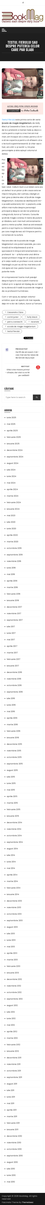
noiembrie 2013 (14, 907)
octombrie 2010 (14, 1149)
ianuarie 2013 (13, 972)
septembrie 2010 (15, 1155)
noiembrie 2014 (14, 829)
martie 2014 (12, 881)
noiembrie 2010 (14, 1142)
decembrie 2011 (14, 1057)
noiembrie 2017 (14, 613)
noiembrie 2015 (14, 750)
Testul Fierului (8, 119)
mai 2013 (11, 946)
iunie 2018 (11, 567)
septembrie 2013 (15, 920)
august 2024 (12, 463)
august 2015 (12, 770)
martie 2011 (12, 1116)
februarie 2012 (13, 1044)
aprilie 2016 (12, 718)
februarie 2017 (13, 659)
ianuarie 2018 (13, 600)
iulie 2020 (11, 522)
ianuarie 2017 (13, 665)
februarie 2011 (13, 1123)
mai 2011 (10, 1103)
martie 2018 (12, 587)
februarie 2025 (14, 437)
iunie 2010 (11, 1175)
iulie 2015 (11, 776)
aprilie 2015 (12, 796)
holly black (32, 317)
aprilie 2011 (12, 1110)
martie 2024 (12, 496)
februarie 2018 (13, 594)
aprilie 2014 (12, 874)
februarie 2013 (13, 966)
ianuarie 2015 (13, 816)
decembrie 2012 (14, 979)
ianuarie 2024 (13, 509)
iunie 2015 (11, 783)
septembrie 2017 (15, 620)
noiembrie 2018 (14, 561)
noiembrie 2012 (14, 985)
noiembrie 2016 (14, 678)
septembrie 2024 (15, 456)
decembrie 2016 (14, 672)
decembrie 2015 (14, 744)
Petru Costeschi (31, 110)
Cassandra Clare (15, 312)
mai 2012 (11, 1025)
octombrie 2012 (14, 992)
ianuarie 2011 (12, 1129)
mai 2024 (11, 482)
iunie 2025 (11, 417)
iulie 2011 (10, 1090)
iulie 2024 (11, 469)
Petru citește (24, 106)
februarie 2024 (14, 502)
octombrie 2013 (14, 914)
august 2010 (12, 1162)
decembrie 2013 (14, 901)
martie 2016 (12, 724)
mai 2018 (11, 574)
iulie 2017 (11, 626)
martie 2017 (12, 652)
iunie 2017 (11, 633)
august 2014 (12, 848)
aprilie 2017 (12, 646)
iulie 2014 (11, 855)
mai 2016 (11, 711)
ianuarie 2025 (13, 443)
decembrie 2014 (14, 822)
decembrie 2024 (15, 450)
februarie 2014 (13, 887)
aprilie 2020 (12, 535)
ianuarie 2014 (13, 894)
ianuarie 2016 (13, 737)
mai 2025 (11, 424)
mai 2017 (11, 639)
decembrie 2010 (14, 1136)
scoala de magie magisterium (21, 326)
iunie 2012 (11, 1018)
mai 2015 (11, 789)
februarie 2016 (13, 731)
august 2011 (12, 1083)
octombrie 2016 (14, 685)
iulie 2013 (11, 933)
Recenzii (34, 106)
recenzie (35, 321)
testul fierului (13, 331)
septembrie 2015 (15, 763)
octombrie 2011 (14, 1070)
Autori (10, 106)
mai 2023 (11, 515)
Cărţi (16, 106)
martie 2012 (12, 1038)
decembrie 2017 (14, 607)
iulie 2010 (11, 1168)
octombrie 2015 (14, 757)
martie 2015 (12, 803)
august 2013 (12, 927)
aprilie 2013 (12, 953)
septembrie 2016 (15, 692)
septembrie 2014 (15, 842)
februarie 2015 (13, 809)
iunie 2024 (11, 476)
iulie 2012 (11, 1012)
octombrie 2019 (14, 548)
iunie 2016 (11, 705)
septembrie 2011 (14, 1077)
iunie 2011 (11, 1096)
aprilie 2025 (12, 430)
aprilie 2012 (12, 1031)
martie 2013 (12, 959)
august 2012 (12, 1005)
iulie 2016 (11, 698)
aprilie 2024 (12, 489)
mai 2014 (11, 868)
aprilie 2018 (12, 580)
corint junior (13, 317)
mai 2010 (11, 1181)
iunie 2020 (11, 528)
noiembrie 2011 (14, 1064)
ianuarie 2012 (13, 1051)
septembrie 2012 (15, 999)
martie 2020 (12, 541)
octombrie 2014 (14, 835)
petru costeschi (14, 321)
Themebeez (27, 1202)
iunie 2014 (11, 861)
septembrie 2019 (15, 554)
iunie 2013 (11, 940)
